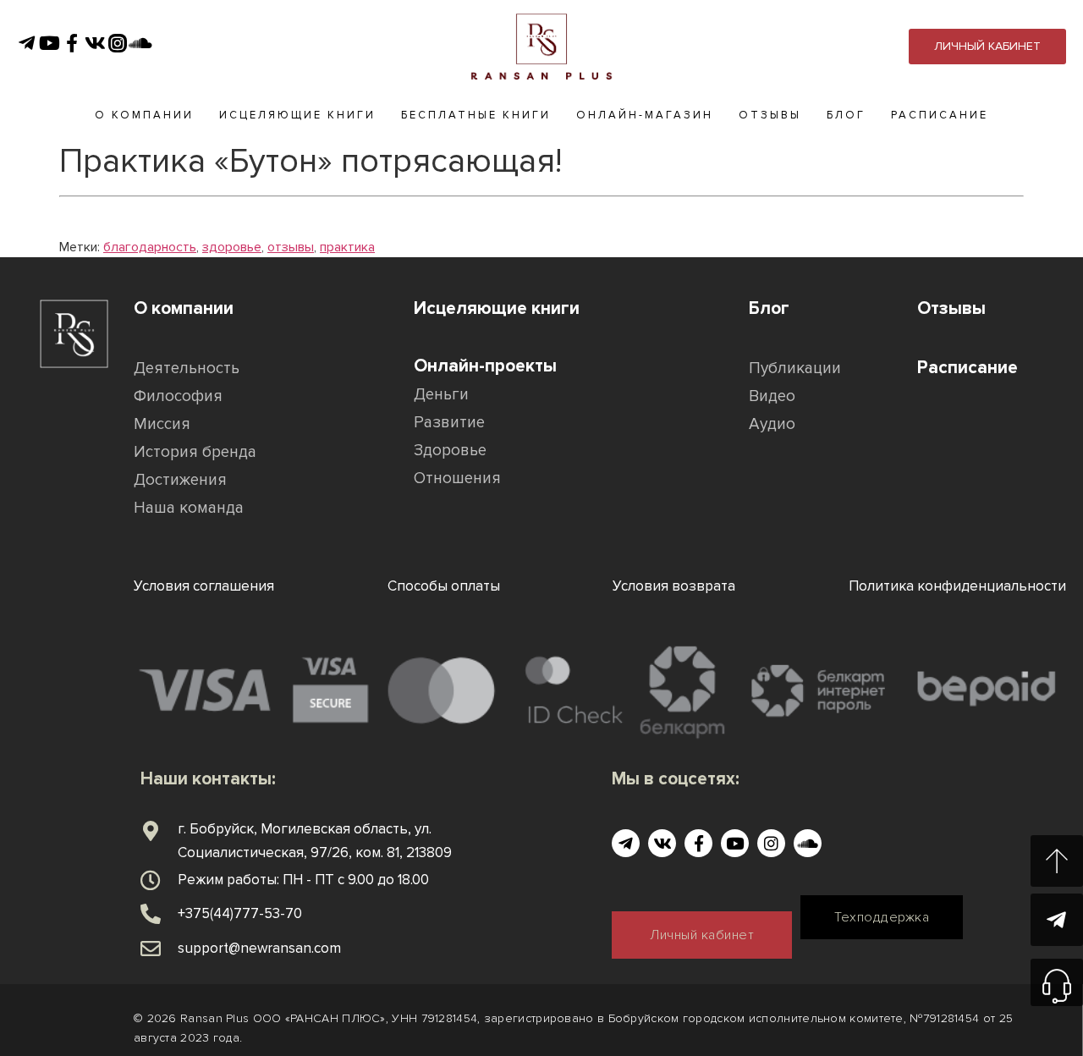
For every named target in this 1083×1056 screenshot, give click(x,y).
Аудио (772, 424)
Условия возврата (674, 586)
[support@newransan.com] (150, 948)
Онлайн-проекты (485, 366)
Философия (178, 396)
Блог (846, 115)
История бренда (195, 452)
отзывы (290, 247)
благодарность (149, 247)
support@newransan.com (259, 948)
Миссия (162, 424)
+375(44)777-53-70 (240, 913)
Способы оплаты (444, 586)
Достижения (180, 480)
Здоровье (450, 450)
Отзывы (770, 115)
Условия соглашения (204, 586)
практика (347, 247)
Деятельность (186, 368)
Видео (772, 396)
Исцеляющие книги (297, 115)
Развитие (449, 422)
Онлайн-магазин (644, 115)
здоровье (231, 247)
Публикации (795, 368)
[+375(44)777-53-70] (150, 914)
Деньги (441, 394)
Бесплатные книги (476, 115)
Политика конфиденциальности (957, 586)
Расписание (939, 115)
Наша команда (189, 508)
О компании (144, 115)
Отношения (457, 478)
